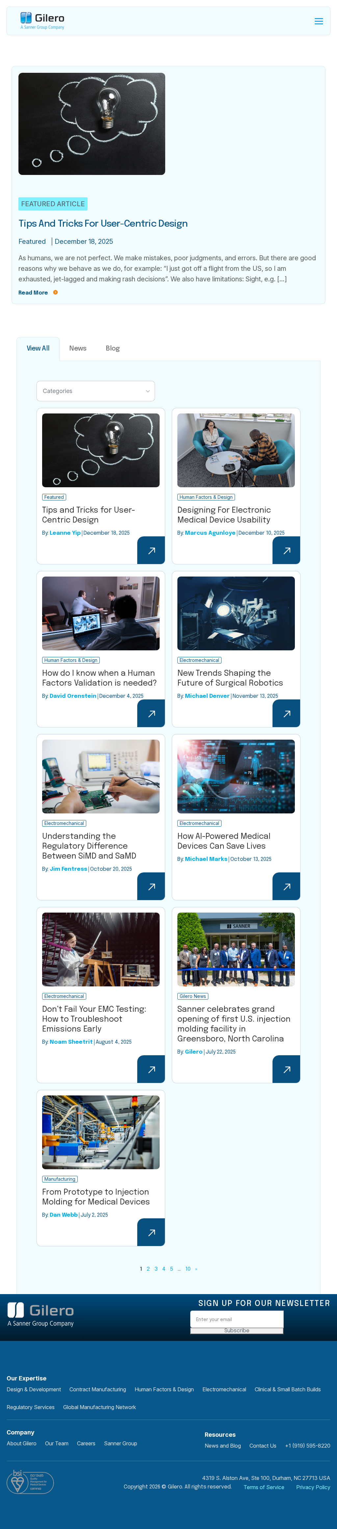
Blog (112, 348)
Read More (33, 293)
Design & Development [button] (34, 1389)
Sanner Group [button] (120, 1443)
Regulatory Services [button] (31, 1407)
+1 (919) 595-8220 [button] (307, 1445)
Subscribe (236, 1331)
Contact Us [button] (262, 1445)
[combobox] (96, 391)
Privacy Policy (313, 1487)
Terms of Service (264, 1487)
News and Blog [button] (223, 1445)
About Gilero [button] (22, 1443)
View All (38, 348)
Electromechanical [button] (224, 1389)
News (77, 348)
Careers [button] (86, 1443)
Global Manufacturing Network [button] (99, 1407)
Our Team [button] (56, 1443)
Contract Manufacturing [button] (97, 1389)
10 (188, 1269)
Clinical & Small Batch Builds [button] (288, 1389)
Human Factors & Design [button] (164, 1389)
